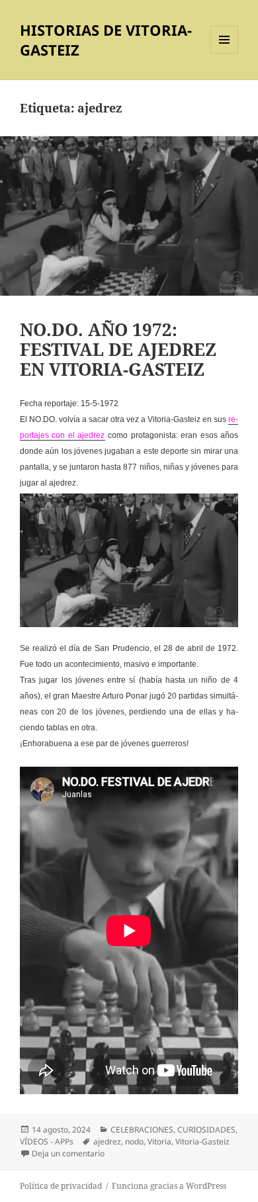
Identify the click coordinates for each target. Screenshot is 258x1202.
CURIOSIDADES (206, 1129)
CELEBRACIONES (141, 1129)
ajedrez (107, 1141)
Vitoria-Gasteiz (202, 1141)
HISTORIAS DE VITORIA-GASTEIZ (106, 40)
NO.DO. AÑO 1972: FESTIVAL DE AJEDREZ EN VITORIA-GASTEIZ (118, 349)
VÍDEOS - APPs (46, 1141)
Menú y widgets (224, 53)
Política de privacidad (61, 1185)
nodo (134, 1141)
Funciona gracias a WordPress (169, 1185)
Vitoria (159, 1141)
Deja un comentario (68, 1153)
